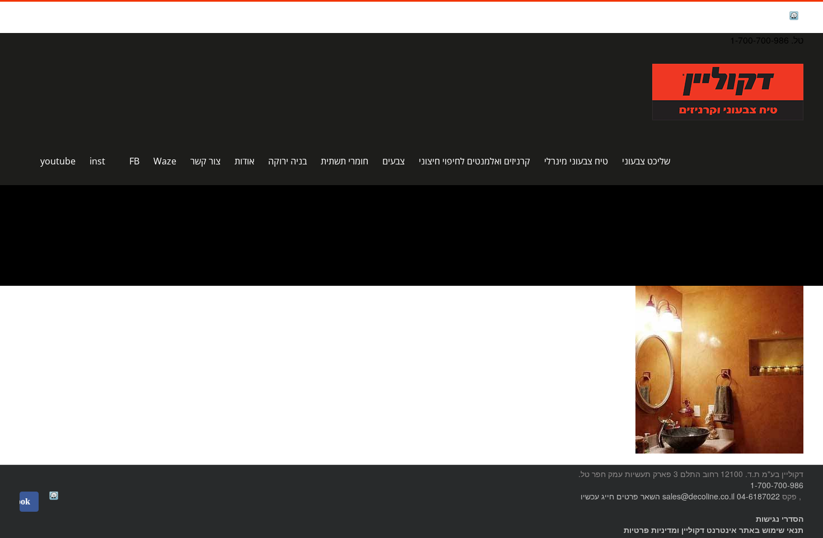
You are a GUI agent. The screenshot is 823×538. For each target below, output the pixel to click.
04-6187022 (758, 496)
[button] (23, 161)
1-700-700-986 (776, 484)
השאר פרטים (638, 496)
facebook (765, 17)
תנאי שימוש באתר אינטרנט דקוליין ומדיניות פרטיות (713, 529)
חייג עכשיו (597, 496)
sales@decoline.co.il (698, 496)
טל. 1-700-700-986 (766, 40)
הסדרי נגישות (779, 518)
